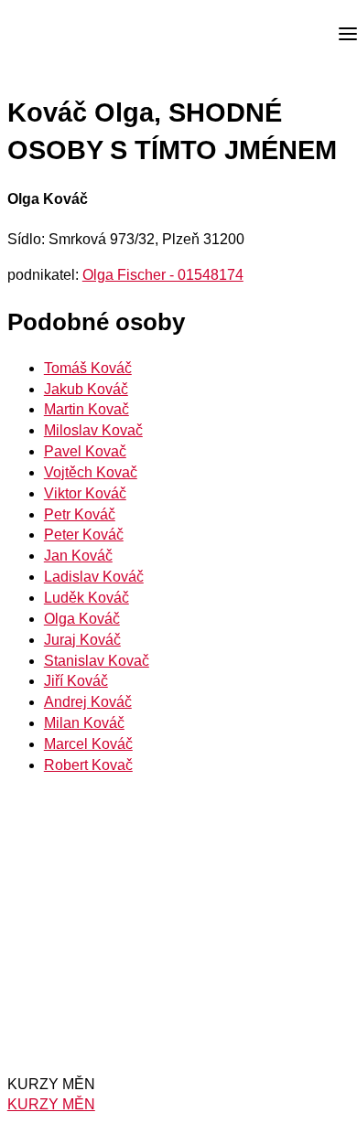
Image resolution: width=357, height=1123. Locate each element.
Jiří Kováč (76, 681)
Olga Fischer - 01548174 (162, 275)
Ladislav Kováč (94, 576)
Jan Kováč (78, 555)
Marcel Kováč (88, 744)
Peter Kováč (84, 534)
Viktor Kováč (85, 493)
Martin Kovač (86, 409)
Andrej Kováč (88, 702)
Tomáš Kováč (88, 368)
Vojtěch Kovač (90, 472)
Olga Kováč (82, 618)
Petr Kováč (79, 514)
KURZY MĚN (51, 1104)
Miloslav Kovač (93, 430)
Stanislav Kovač (96, 660)
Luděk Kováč (86, 597)
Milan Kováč (84, 723)
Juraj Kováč (82, 639)
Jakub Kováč (86, 389)
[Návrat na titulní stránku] (82, 34)
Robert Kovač (88, 765)
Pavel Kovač (85, 451)
